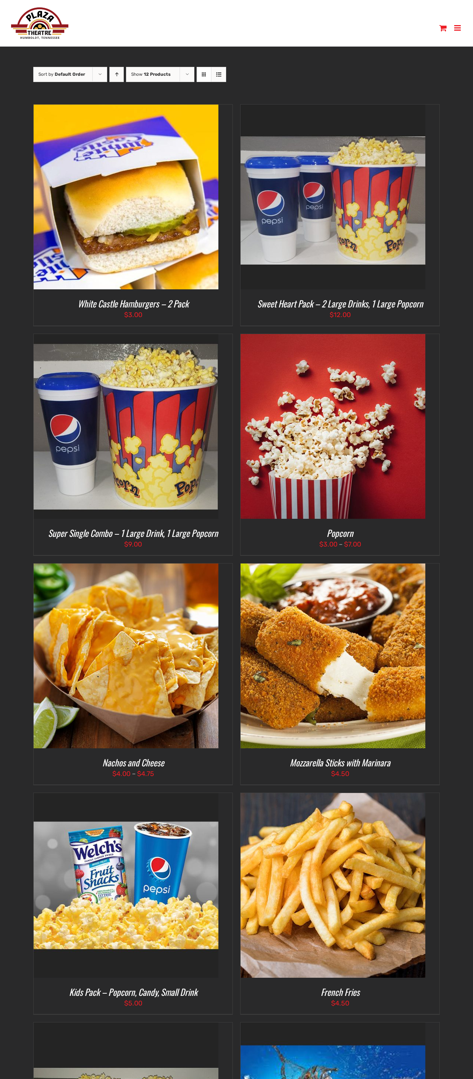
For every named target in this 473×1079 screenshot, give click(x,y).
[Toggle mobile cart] (443, 28)
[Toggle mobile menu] (458, 28)
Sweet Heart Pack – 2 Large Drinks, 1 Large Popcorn (340, 303)
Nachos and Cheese (133, 762)
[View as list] (218, 74)
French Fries (340, 991)
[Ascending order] (116, 74)
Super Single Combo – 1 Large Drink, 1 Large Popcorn (133, 533)
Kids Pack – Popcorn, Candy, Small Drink (133, 991)
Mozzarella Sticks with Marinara (340, 762)
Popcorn (340, 533)
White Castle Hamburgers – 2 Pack (133, 303)
